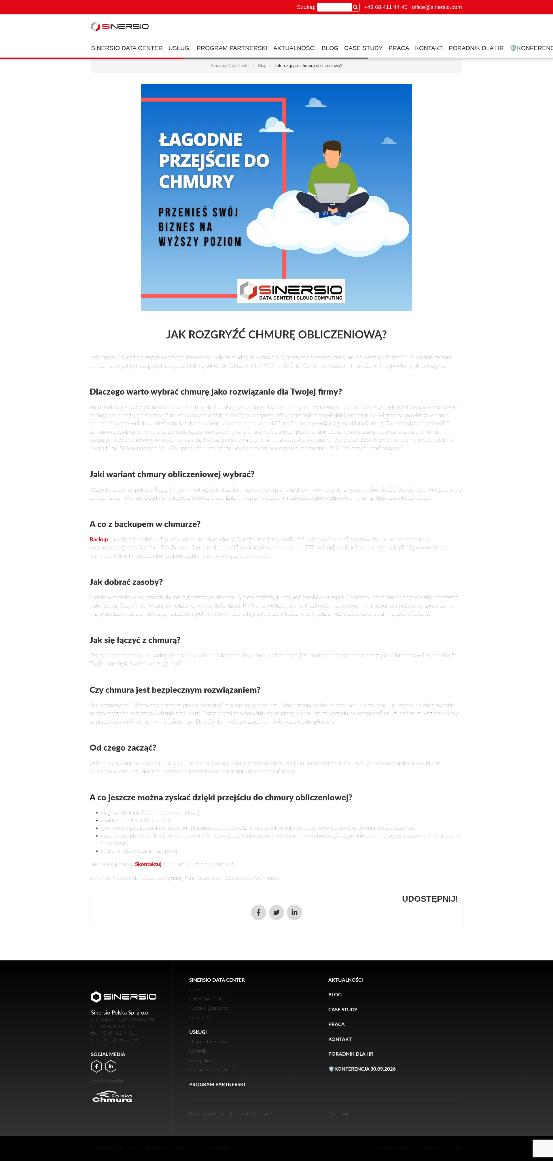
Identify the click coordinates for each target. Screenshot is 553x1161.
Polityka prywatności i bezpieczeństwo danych (230, 1114)
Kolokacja (197, 1051)
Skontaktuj (148, 864)
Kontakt (429, 48)
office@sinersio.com (437, 7)
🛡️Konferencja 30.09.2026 (362, 1069)
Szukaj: (306, 7)
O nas (194, 989)
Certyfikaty (199, 1018)
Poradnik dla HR (476, 48)
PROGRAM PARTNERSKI (232, 48)
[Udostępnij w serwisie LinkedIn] (294, 912)
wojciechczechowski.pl (438, 1148)
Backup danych (203, 1061)
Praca (399, 48)
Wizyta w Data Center (209, 1008)
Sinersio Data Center (127, 48)
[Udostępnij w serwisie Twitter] (276, 912)
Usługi (179, 48)
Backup (99, 540)
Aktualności (294, 48)
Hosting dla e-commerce (211, 1070)
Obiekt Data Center (207, 999)
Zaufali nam (338, 1114)
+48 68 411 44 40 (386, 7)
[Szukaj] (355, 7)
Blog (330, 48)
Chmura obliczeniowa (208, 1042)
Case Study (363, 48)
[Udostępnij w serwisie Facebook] (258, 912)
